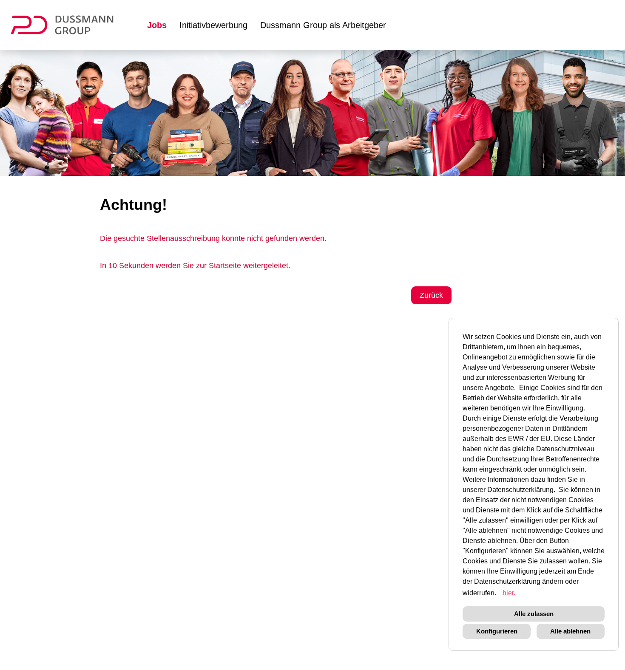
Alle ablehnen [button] (570, 631)
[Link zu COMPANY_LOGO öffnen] (67, 25)
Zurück (431, 295)
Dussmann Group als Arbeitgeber (323, 25)
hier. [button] (509, 592)
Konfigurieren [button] (496, 631)
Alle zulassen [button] (534, 613)
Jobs (157, 25)
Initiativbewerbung (213, 25)
